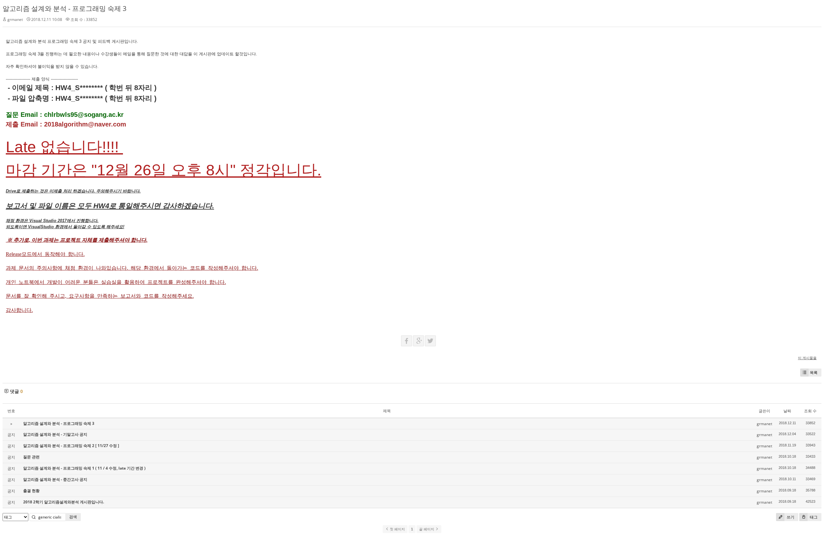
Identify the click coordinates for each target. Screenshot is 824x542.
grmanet (15, 19)
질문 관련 (31, 457)
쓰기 (790, 517)
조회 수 (810, 411)
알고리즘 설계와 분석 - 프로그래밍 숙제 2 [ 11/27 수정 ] (71, 445)
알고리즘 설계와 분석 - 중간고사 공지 (55, 479)
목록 (814, 372)
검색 (73, 516)
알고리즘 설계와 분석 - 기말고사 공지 (55, 434)
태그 (813, 517)
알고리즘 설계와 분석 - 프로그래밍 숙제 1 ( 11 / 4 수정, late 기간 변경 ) (84, 468)
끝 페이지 (427, 529)
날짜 (787, 411)
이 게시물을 (807, 357)
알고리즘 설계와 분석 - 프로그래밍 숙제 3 (64, 8)
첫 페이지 (397, 529)
